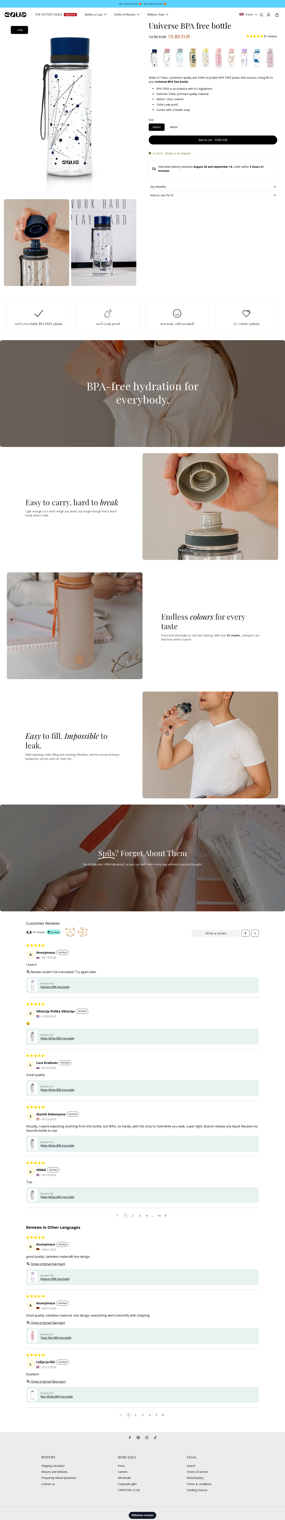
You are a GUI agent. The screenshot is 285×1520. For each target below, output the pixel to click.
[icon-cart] (277, 14)
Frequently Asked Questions (58, 1478)
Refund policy (195, 1478)
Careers (123, 1472)
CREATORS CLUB (129, 1490)
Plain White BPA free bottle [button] (56, 1396)
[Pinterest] (138, 1437)
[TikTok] (155, 1437)
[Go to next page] (167, 1215)
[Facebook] (129, 1437)
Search (191, 1466)
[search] (261, 14)
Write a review (216, 933)
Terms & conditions (199, 1484)
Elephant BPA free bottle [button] (55, 987)
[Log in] (268, 14)
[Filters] (245, 933)
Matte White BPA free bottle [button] (57, 1038)
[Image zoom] (70, 109)
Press (121, 1466)
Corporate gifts (127, 1484)
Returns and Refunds (54, 1472)
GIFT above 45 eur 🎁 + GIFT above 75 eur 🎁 (142, 3)
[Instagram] (146, 1437)
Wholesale (124, 1478)
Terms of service (197, 1472)
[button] (255, 36)
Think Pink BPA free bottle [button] (56, 1337)
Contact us (48, 1484)
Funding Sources (197, 1490)
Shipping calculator (53, 1466)
